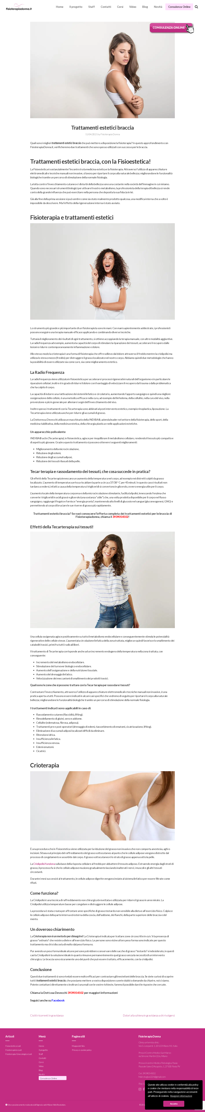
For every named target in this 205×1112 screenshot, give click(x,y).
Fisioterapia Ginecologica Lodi (18, 1054)
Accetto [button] (174, 1104)
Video (132, 6)
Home (59, 6)
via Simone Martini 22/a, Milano (153, 1056)
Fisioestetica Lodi (13, 1045)
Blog (145, 6)
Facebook (58, 1000)
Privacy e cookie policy (82, 1050)
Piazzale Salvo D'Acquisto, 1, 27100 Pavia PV (159, 1066)
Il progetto (75, 6)
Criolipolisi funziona (44, 863)
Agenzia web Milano (44, 1105)
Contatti (106, 6)
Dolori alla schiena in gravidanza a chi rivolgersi (149, 1015)
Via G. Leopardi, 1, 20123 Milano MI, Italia (158, 1045)
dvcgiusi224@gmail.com (154, 1076)
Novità (158, 6)
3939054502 (75, 992)
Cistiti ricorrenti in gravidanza (46, 1015)
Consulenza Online (179, 6)
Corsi (120, 6)
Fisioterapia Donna (110, 134)
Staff (91, 6)
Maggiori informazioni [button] (181, 1096)
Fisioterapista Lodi (13, 1050)
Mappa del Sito (78, 1045)
